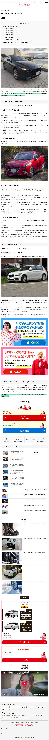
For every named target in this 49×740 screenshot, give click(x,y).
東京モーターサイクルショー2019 (19, 715)
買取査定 (4, 709)
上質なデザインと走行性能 (11, 32)
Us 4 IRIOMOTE (5, 707)
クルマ (33, 715)
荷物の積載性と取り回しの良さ (12, 39)
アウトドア (4, 717)
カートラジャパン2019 (13, 717)
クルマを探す (24, 430)
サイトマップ (3, 730)
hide (27, 23)
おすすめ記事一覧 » (24, 597)
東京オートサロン (31, 707)
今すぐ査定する (24, 642)
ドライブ (17, 707)
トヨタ (29, 715)
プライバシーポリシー (5, 728)
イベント (12, 707)
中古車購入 (23, 707)
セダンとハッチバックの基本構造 (10, 26)
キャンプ (28, 717)
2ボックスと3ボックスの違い (12, 28)
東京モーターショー (6, 715)
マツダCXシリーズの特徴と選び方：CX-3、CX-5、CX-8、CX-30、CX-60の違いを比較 (13, 439)
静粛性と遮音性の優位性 (11, 34)
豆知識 (8, 10)
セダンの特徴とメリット (11, 30)
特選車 (38, 707)
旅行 (21, 717)
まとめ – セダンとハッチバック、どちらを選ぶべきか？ (15, 42)
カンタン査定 (24, 418)
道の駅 (9, 709)
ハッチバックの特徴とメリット (10, 37)
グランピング (40, 715)
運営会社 (2, 733)
